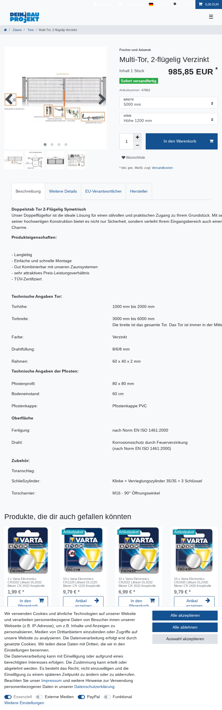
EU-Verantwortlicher (103, 191)
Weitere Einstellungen (24, 702)
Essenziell (23, 696)
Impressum (51, 680)
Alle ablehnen (185, 627)
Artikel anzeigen (83, 603)
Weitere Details (63, 191)
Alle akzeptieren (185, 615)
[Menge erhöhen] (137, 137)
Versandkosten (162, 167)
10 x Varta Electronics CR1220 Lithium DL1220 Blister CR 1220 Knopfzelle (81, 582)
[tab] (28, 191)
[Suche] (175, 4)
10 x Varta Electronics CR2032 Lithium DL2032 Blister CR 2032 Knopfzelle (137, 582)
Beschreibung (28, 191)
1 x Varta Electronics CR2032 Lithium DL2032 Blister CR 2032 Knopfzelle (26, 582)
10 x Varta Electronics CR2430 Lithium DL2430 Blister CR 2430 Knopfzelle (192, 582)
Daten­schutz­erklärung (94, 686)
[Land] (151, 4)
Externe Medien (59, 696)
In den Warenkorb (180, 141)
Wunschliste (135, 158)
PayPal (93, 696)
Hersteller (139, 191)
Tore (30, 30)
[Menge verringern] (137, 145)
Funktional (122, 696)
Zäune (17, 30)
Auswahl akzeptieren (185, 638)
